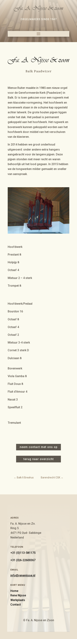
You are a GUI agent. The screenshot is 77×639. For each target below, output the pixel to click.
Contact (15, 604)
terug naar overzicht (38, 459)
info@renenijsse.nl (22, 575)
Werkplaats (17, 600)
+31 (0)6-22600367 (22, 560)
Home (14, 591)
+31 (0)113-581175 (22, 552)
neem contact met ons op (38, 447)
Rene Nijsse (18, 595)
